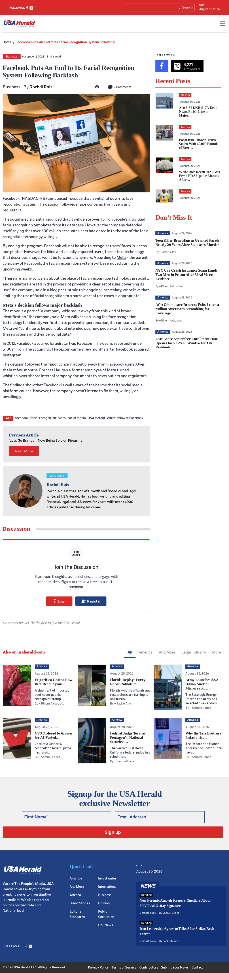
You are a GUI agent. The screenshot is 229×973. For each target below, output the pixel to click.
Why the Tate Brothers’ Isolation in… (204, 735)
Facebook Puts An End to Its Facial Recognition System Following (65, 42)
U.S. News (105, 925)
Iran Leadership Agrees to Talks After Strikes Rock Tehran (177, 931)
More (216, 652)
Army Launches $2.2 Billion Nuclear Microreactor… (201, 684)
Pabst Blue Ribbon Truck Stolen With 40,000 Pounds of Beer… (198, 143)
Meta (121, 258)
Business (11, 56)
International (107, 886)
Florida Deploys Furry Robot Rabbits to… (128, 682)
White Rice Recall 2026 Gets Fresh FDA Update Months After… (199, 175)
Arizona (75, 895)
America (146, 652)
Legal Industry (194, 652)
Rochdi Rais (41, 87)
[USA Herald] (19, 23)
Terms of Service (124, 967)
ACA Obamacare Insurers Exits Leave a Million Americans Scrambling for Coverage (187, 308)
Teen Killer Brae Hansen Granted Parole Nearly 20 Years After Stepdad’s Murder (187, 242)
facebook (22, 418)
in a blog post (54, 290)
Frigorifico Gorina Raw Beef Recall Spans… (53, 682)
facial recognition (43, 418)
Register (91, 601)
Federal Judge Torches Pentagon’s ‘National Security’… (128, 737)
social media (77, 418)
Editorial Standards (77, 914)
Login (59, 601)
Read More (24, 451)
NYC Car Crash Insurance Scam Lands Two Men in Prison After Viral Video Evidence (186, 274)
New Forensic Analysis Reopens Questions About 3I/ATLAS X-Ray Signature (175, 903)
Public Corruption (106, 914)
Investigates (107, 878)
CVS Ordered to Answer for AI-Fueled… (54, 735)
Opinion (104, 903)
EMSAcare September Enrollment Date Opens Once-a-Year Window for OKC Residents (186, 343)
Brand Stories (80, 903)
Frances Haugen (53, 370)
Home (7, 42)
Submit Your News (175, 967)
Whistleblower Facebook (125, 418)
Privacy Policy (98, 967)
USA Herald (96, 418)
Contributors (148, 967)
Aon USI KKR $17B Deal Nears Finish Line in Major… (197, 111)
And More (167, 652)
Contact (197, 967)
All (129, 652)
